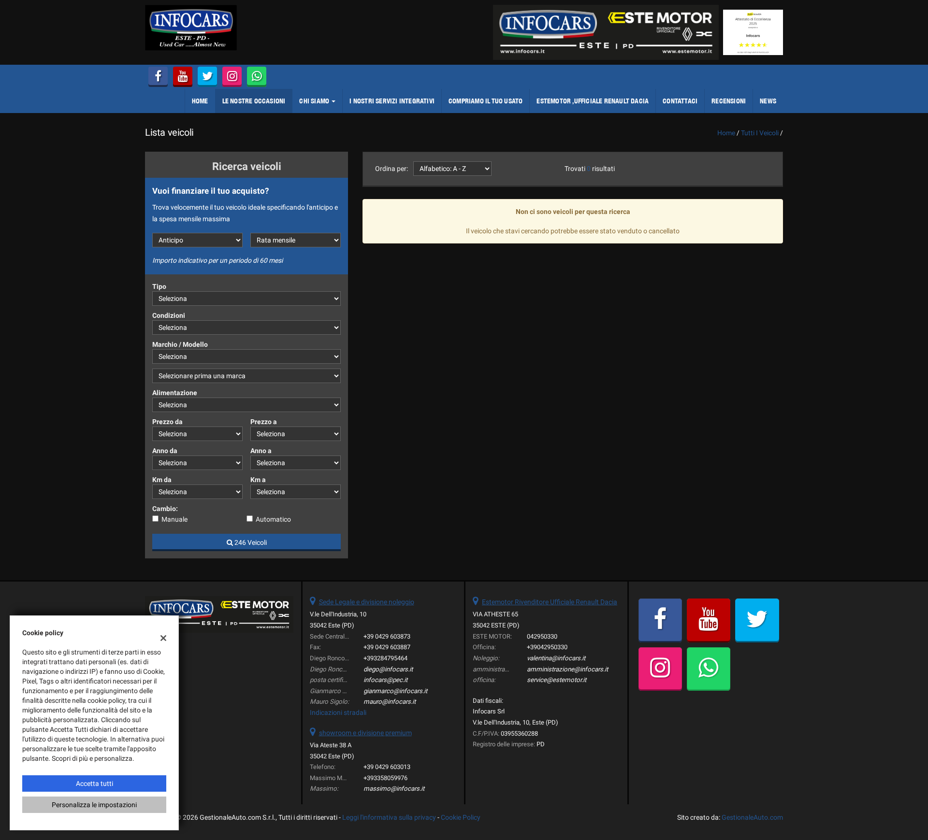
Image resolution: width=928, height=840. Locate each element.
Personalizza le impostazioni (94, 805)
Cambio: (165, 509)
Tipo (159, 286)
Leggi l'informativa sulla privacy (389, 817)
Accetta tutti (94, 783)
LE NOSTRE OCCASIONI (254, 101)
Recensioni (728, 101)
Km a (258, 480)
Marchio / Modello (180, 344)
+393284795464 (385, 658)
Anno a (261, 451)
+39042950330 (547, 647)
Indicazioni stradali (338, 712)
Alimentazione (174, 393)
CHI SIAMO (315, 101)
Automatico (273, 519)
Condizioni (168, 315)
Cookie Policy (460, 817)
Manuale (174, 519)
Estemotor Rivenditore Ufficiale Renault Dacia (549, 602)
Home (200, 101)
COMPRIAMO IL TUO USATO (485, 101)
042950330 (542, 636)
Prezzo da (167, 422)
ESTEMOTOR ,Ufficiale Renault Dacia (592, 101)
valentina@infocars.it (556, 658)
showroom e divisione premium (365, 733)
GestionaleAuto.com (752, 817)
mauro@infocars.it (389, 701)
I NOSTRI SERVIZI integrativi (392, 101)
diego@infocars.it (388, 669)
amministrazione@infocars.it (567, 669)
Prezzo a (263, 422)
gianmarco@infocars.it (395, 691)
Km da (162, 480)
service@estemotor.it (556, 679)
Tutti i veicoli (760, 133)
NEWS (768, 101)
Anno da (164, 451)
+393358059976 (385, 778)
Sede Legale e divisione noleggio (366, 602)
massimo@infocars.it (393, 788)
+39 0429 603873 (386, 636)
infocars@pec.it (385, 679)
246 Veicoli (250, 542)
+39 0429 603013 (386, 766)
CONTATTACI (680, 101)
